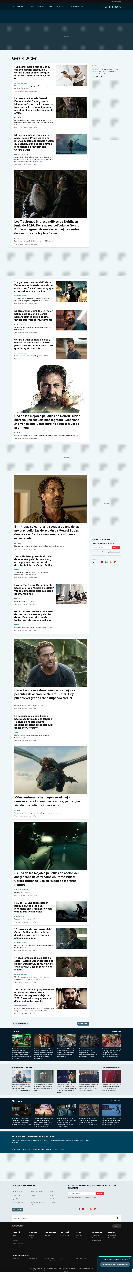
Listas (16, 238)
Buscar (117, 1218)
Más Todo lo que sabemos (111, 1067)
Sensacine (47, 1235)
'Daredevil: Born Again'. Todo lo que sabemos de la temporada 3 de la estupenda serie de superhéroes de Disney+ (111, 1087)
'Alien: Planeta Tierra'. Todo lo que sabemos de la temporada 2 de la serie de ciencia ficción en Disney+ (43, 1087)
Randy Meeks (23, 816)
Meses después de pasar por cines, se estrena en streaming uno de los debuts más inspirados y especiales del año (88, 1121)
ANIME (50, 7)
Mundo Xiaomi (16, 1246)
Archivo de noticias (21, 1024)
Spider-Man (95, 76)
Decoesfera (95, 1238)
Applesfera (15, 1240)
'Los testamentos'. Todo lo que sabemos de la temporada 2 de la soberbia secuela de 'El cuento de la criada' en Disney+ (88, 1087)
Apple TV (48, 1149)
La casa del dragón (18, 1202)
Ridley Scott (95, 69)
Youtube (116, 7)
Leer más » (25, 88)
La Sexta (17, 598)
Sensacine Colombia (49, 1261)
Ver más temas (17, 1210)
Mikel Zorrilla (23, 91)
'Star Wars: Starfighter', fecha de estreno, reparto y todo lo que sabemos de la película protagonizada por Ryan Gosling (21, 1087)
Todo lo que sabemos (22, 1067)
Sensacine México (49, 1258)
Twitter (120, 7)
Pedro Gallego (23, 164)
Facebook (109, 7)
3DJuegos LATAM (33, 1258)
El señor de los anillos (106, 69)
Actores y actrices (20, 83)
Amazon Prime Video (21, 154)
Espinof (46, 1238)
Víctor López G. (23, 982)
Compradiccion (96, 1240)
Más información (66, 1270)
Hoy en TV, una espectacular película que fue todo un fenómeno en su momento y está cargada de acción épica (33, 907)
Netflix (102, 76)
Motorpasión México (81, 1258)
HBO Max (63, 1149)
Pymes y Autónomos (113, 1238)
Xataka (14, 1235)
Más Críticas (115, 1031)
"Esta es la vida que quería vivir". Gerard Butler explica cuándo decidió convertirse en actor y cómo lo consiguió (33, 934)
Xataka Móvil (16, 1238)
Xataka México (16, 1258)
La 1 (15, 703)
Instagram (106, 7)
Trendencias (95, 1235)
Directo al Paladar (65, 1235)
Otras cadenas (19, 916)
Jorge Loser (23, 1014)
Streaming (17, 1101)
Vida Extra (31, 1238)
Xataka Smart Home (18, 1243)
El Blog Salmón (112, 1235)
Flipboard (113, 7)
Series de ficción (26, 1149)
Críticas (17, 432)
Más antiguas (83, 1024)
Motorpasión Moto (81, 1238)
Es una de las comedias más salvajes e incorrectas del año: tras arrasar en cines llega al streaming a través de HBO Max (21, 1121)
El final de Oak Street (104, 74)
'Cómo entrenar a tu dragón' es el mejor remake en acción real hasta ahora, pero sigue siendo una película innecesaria (47, 801)
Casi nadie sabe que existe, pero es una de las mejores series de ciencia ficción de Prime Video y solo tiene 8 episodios (111, 1121)
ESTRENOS (30, 7)
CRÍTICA (20, 7)
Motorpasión (79, 1235)
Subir (115, 1226)
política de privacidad (114, 552)
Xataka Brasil (16, 1261)
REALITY (41, 7)
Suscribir (116, 547)
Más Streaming (115, 1101)
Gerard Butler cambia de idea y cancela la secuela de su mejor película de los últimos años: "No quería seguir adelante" (33, 344)
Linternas (114, 74)
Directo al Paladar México (65, 1259)
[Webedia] (116, 1)
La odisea (55, 1149)
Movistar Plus (16, 1195)
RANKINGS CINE (61, 7)
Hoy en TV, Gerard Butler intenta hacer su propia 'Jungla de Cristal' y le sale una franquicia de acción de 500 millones (34, 589)
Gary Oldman (110, 71)
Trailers (17, 570)
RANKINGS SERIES (77, 7)
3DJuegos (31, 1235)
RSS (110, 561)
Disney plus (53, 1191)
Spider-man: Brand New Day (38, 1203)
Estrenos (17, 117)
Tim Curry (101, 71)
